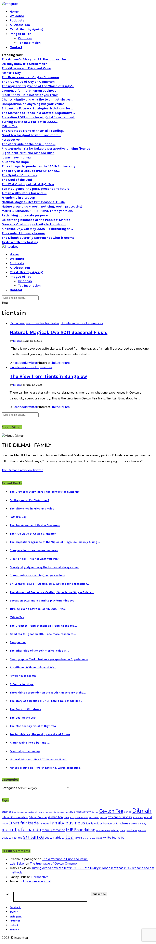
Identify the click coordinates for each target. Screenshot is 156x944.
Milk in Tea (9, 126)
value (99, 837)
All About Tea (20, 25)
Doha (66, 817)
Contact (16, 47)
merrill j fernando (53, 830)
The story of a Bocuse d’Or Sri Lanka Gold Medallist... (46, 701)
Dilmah (15, 323)
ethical (103, 817)
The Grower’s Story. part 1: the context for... (35, 59)
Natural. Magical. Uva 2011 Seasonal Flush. (33, 202)
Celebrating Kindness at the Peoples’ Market (36, 220)
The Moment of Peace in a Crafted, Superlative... (38, 113)
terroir (78, 838)
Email (5, 894)
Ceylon (95, 811)
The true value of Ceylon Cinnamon (28, 81)
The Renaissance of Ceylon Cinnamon (30, 77)
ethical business (120, 817)
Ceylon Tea (111, 811)
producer (131, 830)
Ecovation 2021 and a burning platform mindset (38, 117)
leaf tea (135, 823)
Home (14, 11)
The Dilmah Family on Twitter (22, 470)
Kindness (25, 38)
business (7, 812)
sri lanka (33, 836)
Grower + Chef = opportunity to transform (34, 224)
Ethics (14, 823)
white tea (110, 837)
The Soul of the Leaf (17, 180)
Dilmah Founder (38, 817)
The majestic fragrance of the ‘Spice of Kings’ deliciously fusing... (55, 542)
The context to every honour (23, 233)
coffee (127, 811)
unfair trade (89, 837)
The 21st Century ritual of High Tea (28, 184)
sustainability (55, 837)
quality (7, 837)
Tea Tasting (52, 323)
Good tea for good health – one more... (31, 135)
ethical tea (138, 817)
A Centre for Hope (15, 162)
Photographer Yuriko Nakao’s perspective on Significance (46, 148)
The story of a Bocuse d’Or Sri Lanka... (31, 171)
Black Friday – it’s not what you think (30, 95)
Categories (9, 788)
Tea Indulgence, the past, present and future (35, 189)
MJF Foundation (80, 830)
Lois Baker (17, 863)
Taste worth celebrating (20, 242)
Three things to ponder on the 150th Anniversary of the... (48, 692)
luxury (143, 823)
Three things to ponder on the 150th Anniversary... (40, 166)
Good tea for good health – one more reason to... (43, 634)
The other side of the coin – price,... (28, 144)
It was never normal (16, 157)
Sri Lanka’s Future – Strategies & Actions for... (37, 108)
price (122, 830)
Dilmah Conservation (15, 817)
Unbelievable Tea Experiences (82, 323)
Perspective (11, 139)
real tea (17, 838)
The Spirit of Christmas (19, 175)
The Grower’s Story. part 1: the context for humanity (44, 491)
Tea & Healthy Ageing (26, 29)
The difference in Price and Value (26, 68)
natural (114, 830)
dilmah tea (55, 817)
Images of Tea (20, 34)
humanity (109, 823)
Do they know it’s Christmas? (24, 64)
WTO (120, 838)
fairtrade (44, 823)
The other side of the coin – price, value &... (39, 650)
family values (94, 823)
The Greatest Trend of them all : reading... (33, 131)
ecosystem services (79, 817)
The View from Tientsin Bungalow (48, 376)
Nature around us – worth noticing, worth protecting (42, 206)
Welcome (17, 16)
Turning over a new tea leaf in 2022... (29, 122)
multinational (103, 830)
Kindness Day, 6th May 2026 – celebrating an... (37, 229)
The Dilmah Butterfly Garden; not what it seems (38, 238)
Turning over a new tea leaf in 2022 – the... (38, 609)
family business (67, 822)
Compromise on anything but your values (33, 104)
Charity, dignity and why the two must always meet (44, 567)
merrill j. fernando (21, 829)
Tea (41, 323)
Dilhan (17, 340)
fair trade (30, 823)
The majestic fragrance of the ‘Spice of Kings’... (38, 86)
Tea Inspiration (29, 43)
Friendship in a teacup (18, 197)
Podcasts (17, 20)
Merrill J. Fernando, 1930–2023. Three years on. (37, 211)
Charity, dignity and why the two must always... (37, 99)
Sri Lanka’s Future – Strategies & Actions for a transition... (50, 583)
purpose (142, 830)
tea (69, 837)
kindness (123, 823)
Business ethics (61, 811)
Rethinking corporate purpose (25, 215)
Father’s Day (11, 73)
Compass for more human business (29, 90)
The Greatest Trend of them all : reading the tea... (43, 625)
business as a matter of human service (33, 811)
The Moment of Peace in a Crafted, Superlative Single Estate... (52, 592)
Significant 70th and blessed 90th (28, 153)
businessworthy (80, 812)
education (94, 817)
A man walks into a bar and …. (24, 193)
